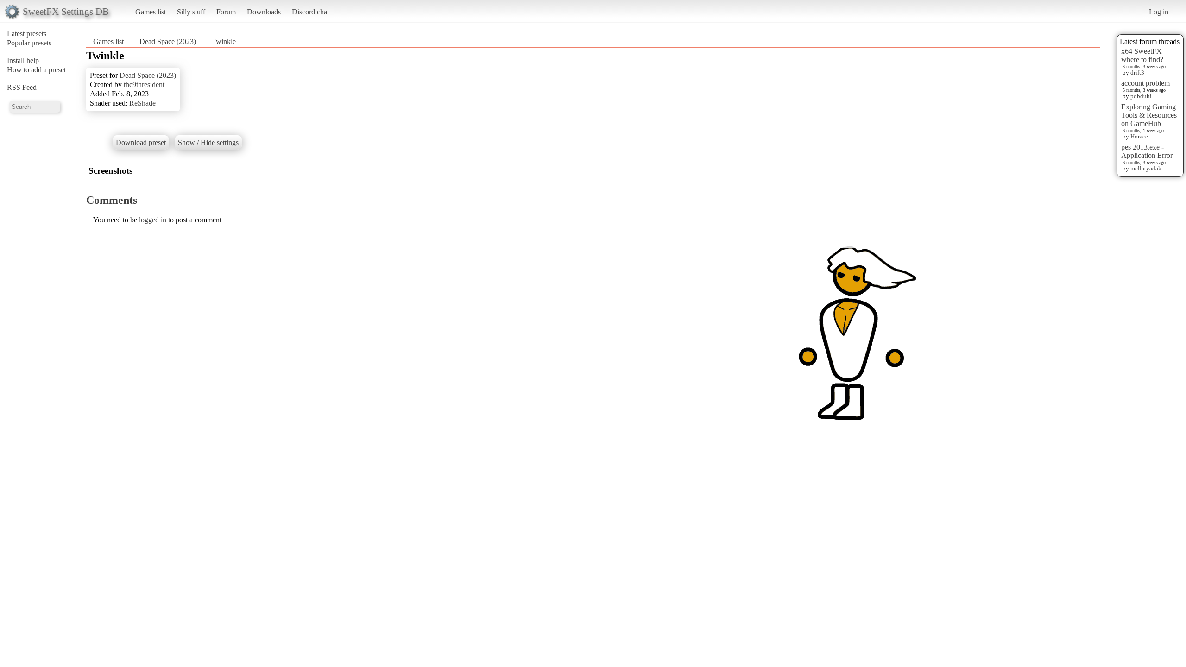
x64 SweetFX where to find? (1142, 55)
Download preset (141, 142)
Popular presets (29, 43)
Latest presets (26, 34)
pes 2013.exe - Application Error (1147, 151)
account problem (1145, 83)
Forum (226, 12)
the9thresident (144, 84)
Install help (23, 60)
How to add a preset (36, 70)
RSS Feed (22, 87)
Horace (1139, 136)
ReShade (142, 103)
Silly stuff (191, 12)
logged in (152, 220)
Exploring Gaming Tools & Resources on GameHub (1149, 115)
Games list (150, 12)
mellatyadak (1145, 168)
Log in (1158, 12)
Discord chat (310, 12)
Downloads (264, 12)
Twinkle (224, 41)
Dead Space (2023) (167, 41)
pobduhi (1141, 96)
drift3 (1137, 72)
